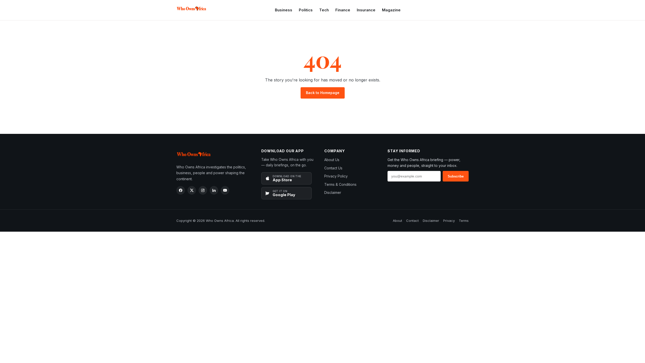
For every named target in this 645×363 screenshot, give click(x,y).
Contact (412, 221)
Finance (342, 10)
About (397, 221)
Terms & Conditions (340, 184)
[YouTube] (225, 190)
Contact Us (333, 168)
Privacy (449, 221)
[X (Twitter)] (191, 190)
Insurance (366, 10)
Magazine (391, 10)
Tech (324, 10)
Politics (306, 10)
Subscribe (456, 176)
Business (283, 10)
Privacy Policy (336, 176)
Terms (464, 221)
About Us (331, 160)
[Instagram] (203, 190)
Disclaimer (332, 192)
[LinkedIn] (214, 190)
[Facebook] (180, 190)
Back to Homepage (322, 92)
